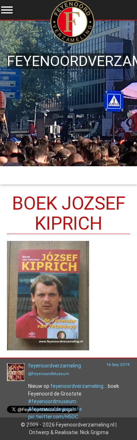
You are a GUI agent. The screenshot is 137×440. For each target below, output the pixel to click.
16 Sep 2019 (118, 364)
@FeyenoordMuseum (48, 373)
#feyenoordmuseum (52, 401)
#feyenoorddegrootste (55, 409)
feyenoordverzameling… (78, 386)
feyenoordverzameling (54, 365)
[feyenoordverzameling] (15, 379)
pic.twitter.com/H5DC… (54, 416)
